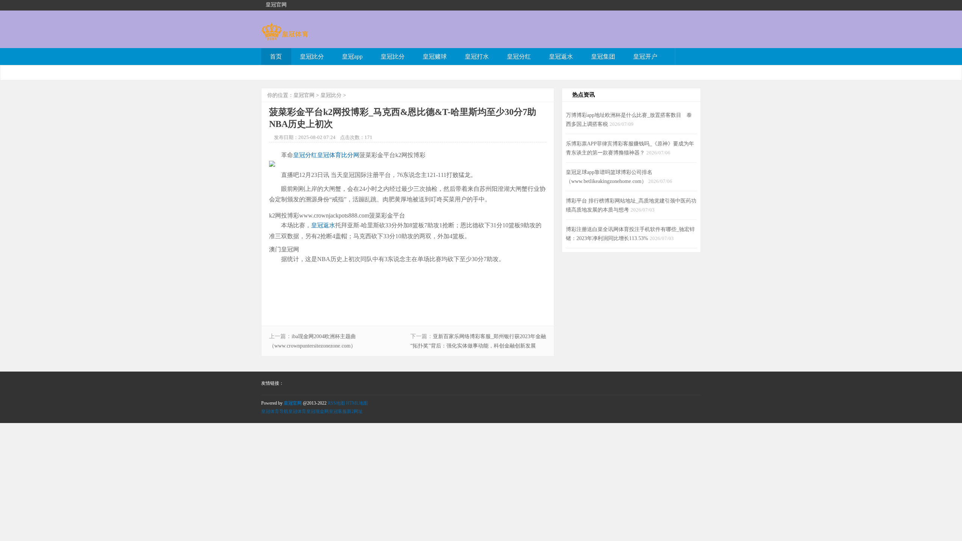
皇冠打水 (477, 56)
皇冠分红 (519, 56)
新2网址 (355, 411)
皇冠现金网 (317, 411)
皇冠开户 (645, 56)
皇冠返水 (561, 56)
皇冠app (352, 56)
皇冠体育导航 (274, 411)
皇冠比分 (312, 56)
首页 (276, 56)
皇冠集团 (603, 56)
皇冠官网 (304, 95)
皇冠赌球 (435, 56)
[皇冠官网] (284, 36)
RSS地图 (336, 403)
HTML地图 (357, 403)
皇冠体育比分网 (338, 155)
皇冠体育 (297, 411)
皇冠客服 (338, 411)
